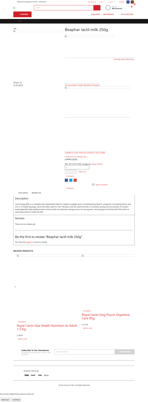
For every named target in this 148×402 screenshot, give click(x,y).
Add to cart (70, 171)
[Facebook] (128, 2)
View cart (82, 171)
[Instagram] (132, 2)
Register (122, 2)
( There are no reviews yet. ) (76, 156)
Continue (16, 400)
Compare (70, 176)
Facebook (66, 180)
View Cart (5, 400)
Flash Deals (95, 14)
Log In (111, 2)
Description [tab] (23, 193)
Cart (100, 2)
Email (75, 180)
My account (92, 2)
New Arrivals (108, 14)
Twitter (70, 180)
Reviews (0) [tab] (36, 193)
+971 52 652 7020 (126, 14)
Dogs (94, 164)
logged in (29, 242)
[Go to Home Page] (14, 21)
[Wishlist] (125, 8)
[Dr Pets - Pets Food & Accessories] (17, 8)
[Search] (96, 7)
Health (99, 164)
